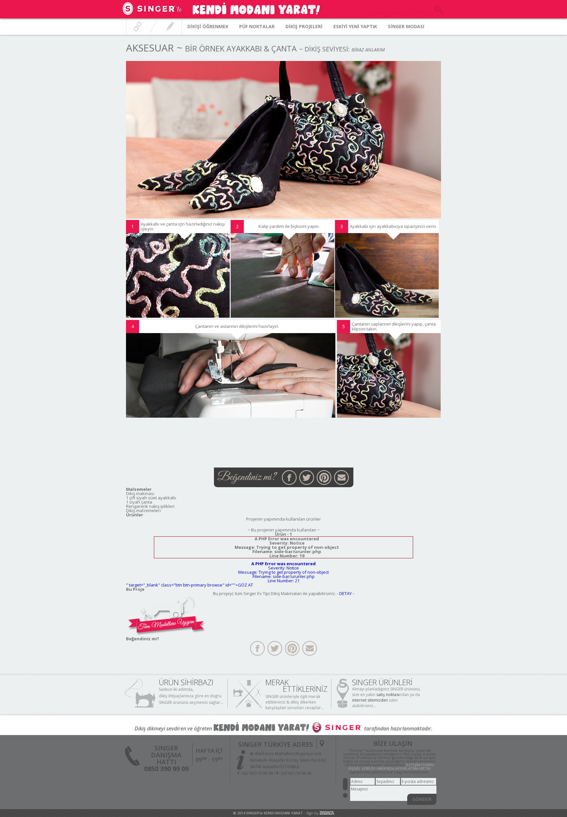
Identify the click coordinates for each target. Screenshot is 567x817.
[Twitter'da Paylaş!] (306, 477)
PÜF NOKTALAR (257, 26)
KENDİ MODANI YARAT (283, 812)
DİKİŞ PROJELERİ (304, 26)
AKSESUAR (150, 47)
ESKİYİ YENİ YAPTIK (355, 26)
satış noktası (387, 694)
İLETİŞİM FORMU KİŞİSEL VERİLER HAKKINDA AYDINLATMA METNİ (391, 766)
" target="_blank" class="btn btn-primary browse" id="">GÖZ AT (189, 585)
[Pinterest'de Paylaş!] (324, 477)
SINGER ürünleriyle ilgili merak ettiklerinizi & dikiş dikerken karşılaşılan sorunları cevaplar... (294, 702)
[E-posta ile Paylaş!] (341, 477)
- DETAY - (345, 593)
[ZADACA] (327, 812)
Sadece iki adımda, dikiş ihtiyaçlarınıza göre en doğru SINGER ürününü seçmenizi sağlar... (191, 696)
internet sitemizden (370, 700)
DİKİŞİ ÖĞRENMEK (207, 26)
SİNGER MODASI (406, 26)
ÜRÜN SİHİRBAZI (186, 682)
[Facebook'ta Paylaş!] (289, 477)
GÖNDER (421, 799)
